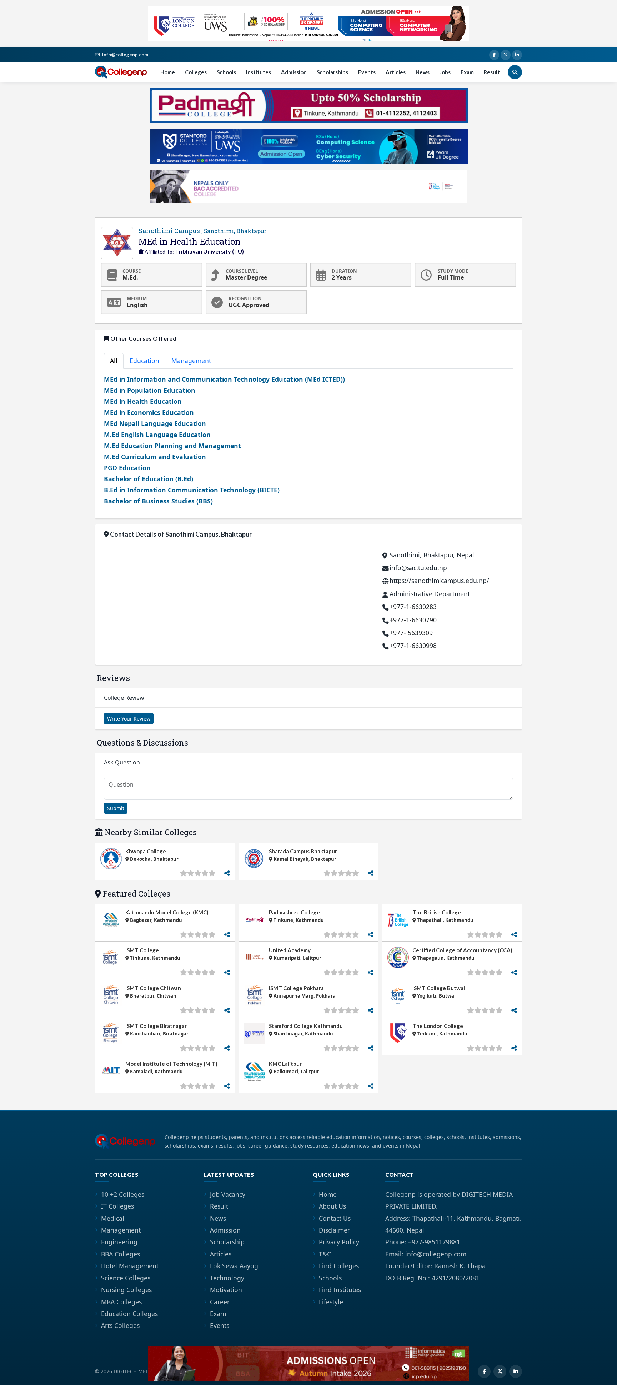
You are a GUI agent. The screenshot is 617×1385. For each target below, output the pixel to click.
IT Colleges (117, 1206)
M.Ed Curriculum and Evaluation (155, 457)
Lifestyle (331, 1302)
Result (492, 72)
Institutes (258, 72)
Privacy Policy (339, 1242)
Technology (227, 1278)
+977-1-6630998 (413, 645)
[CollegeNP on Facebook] (494, 55)
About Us (332, 1206)
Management (121, 1230)
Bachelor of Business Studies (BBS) (158, 501)
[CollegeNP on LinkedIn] (517, 55)
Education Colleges (129, 1313)
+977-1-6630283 (413, 606)
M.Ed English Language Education (157, 434)
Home (167, 72)
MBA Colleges (121, 1302)
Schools (226, 72)
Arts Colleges (120, 1325)
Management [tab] (191, 360)
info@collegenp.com (125, 54)
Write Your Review (128, 718)
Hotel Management (130, 1265)
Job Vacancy (227, 1194)
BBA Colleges (120, 1254)
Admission (294, 72)
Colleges (196, 72)
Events (367, 72)
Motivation (226, 1289)
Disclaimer (334, 1230)
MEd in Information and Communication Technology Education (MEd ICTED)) (224, 379)
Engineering (119, 1242)
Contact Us (335, 1218)
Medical (112, 1218)
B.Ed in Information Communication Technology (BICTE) (192, 490)
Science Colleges (125, 1278)
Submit (115, 808)
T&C (325, 1254)
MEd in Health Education (143, 401)
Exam (467, 72)
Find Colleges (339, 1265)
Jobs (445, 72)
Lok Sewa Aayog (234, 1265)
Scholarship (227, 1242)
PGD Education (127, 468)
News (423, 72)
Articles (396, 72)
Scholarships (332, 72)
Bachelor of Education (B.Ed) (148, 479)
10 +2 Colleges (122, 1194)
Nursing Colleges (126, 1289)
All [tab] (113, 360)
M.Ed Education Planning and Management (172, 445)
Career (220, 1302)
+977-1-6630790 (413, 620)
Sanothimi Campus (202, 230)
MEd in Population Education (149, 390)
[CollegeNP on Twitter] (506, 55)
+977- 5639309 (411, 632)
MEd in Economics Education (149, 412)
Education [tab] (144, 360)
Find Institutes (340, 1289)
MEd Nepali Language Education (155, 423)
